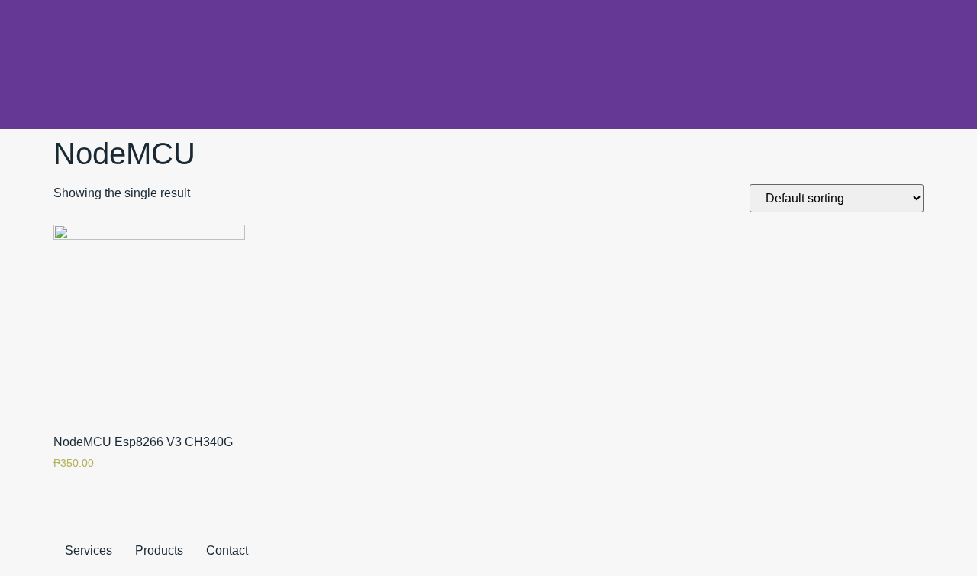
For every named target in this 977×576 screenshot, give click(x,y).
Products (159, 550)
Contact (227, 550)
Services (88, 550)
